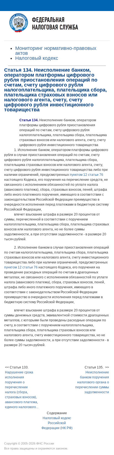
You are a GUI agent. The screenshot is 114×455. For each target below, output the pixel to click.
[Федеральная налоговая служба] (57, 26)
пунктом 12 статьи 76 (86, 175)
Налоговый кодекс (36, 58)
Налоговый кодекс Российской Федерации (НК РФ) (57, 423)
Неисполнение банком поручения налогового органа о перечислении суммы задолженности (92, 382)
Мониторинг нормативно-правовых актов (55, 50)
